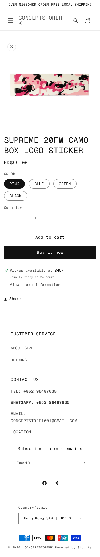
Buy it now (50, 252)
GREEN (65, 183)
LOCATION (21, 431)
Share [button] (15, 298)
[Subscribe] (83, 463)
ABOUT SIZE (22, 348)
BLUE (39, 183)
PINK (14, 183)
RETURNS (19, 360)
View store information (35, 284)
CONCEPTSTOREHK (39, 547)
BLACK (16, 195)
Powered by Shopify (73, 547)
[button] (11, 20)
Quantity (13, 207)
